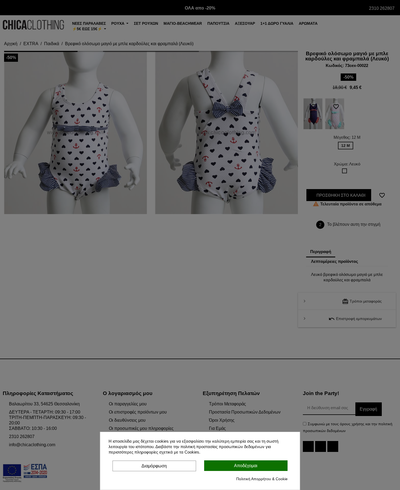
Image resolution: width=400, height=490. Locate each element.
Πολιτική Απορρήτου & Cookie (262, 479)
